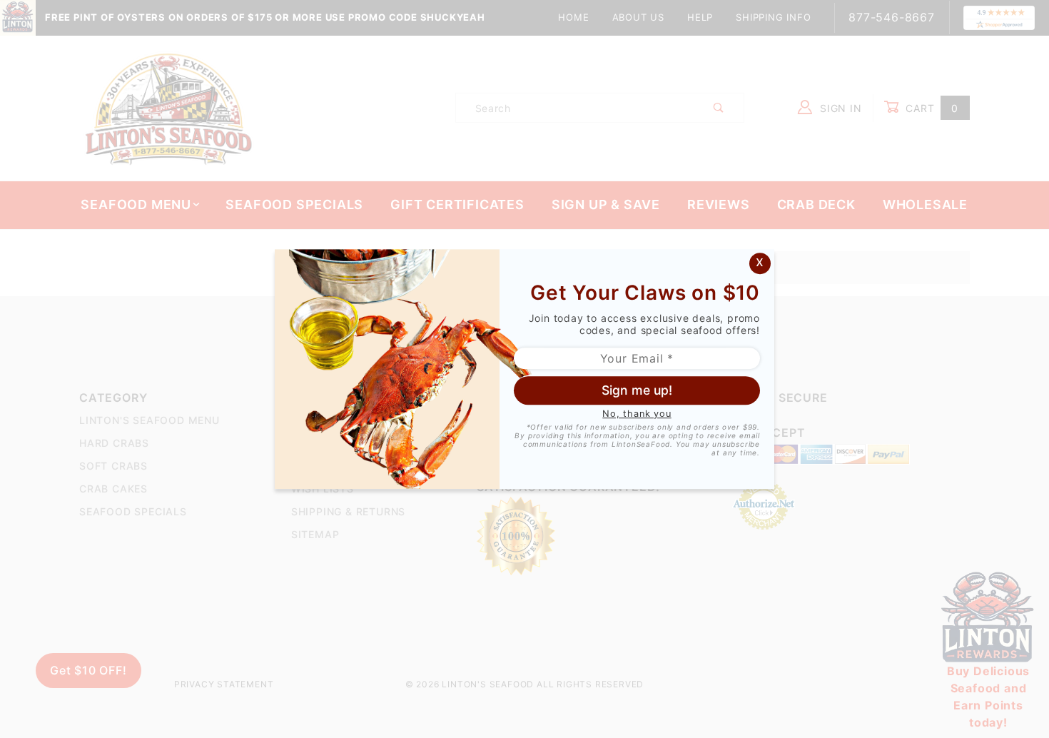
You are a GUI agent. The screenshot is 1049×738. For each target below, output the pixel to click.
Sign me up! (637, 390)
